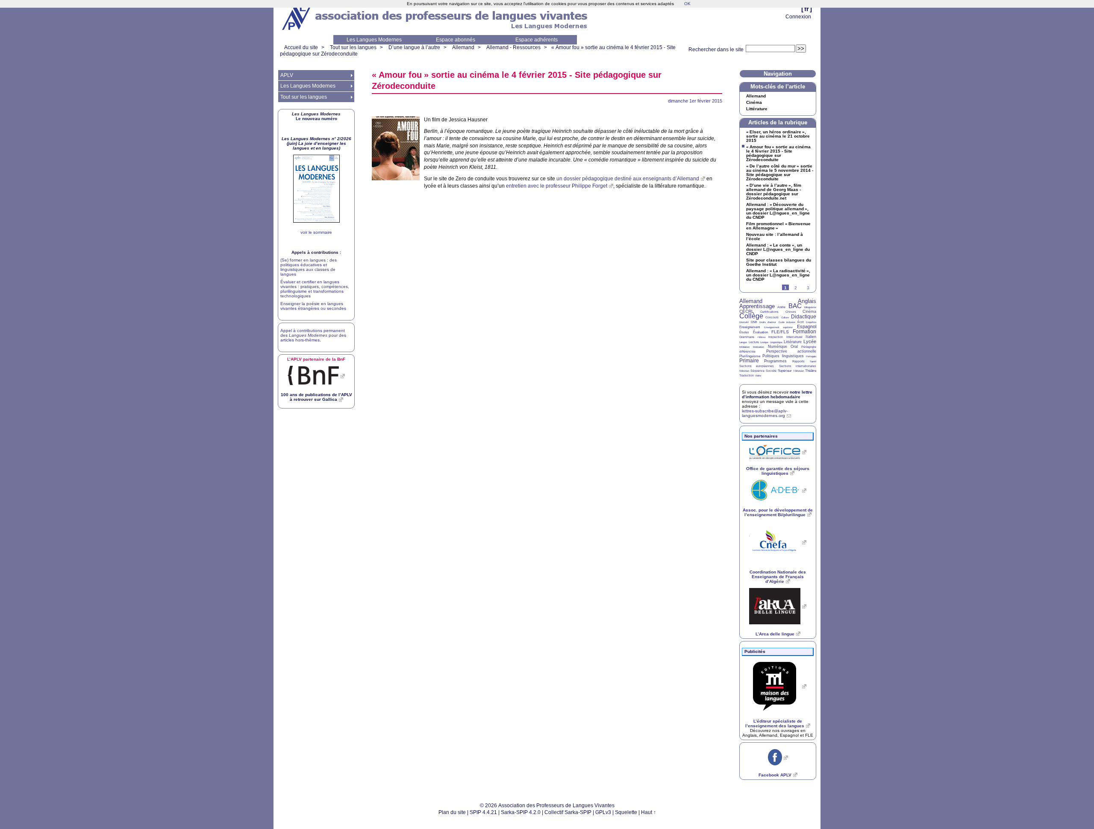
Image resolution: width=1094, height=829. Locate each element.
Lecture (754, 342)
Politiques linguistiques (782, 356)
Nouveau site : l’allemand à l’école (774, 236)
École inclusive (787, 322)
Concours (772, 317)
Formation (804, 332)
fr (806, 8)
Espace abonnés (455, 40)
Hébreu (761, 337)
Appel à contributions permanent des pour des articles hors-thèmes (313, 335)
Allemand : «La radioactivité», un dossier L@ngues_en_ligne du (778, 275)
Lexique (764, 342)
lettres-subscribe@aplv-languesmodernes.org (765, 413)
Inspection (775, 336)
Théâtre (810, 371)
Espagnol (806, 326)
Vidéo (758, 375)
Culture (785, 317)
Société (771, 370)
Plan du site (452, 812)
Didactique (803, 317)
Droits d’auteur (767, 322)
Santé (813, 361)
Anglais (807, 301)
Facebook (775, 775)
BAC (795, 305)
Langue (743, 342)
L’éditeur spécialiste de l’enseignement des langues (774, 723)
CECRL (746, 311)
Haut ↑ (648, 812)
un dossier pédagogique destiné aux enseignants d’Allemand (627, 179)
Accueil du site (301, 47)
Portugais (811, 356)
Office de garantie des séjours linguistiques (777, 471)
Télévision (798, 371)
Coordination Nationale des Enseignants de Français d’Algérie (778, 577)
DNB (754, 321)
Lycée (809, 341)
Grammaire (746, 336)
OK (687, 3)
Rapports (798, 361)
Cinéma (754, 102)
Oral (794, 346)
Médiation (744, 347)
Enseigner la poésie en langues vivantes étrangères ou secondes (313, 306)
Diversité (744, 322)
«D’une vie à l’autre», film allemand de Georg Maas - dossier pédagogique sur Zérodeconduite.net (773, 191)
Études (744, 332)
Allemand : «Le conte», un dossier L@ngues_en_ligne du (778, 249)
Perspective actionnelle (791, 351)
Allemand (463, 47)
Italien (811, 337)
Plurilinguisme (749, 356)
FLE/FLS (780, 331)
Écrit (800, 321)
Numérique (777, 346)
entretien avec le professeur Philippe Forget (556, 186)
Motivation (758, 347)
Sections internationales (797, 366)
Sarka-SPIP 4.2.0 (521, 812)
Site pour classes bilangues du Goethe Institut (778, 262)
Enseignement (749, 327)
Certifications (769, 311)
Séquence (757, 370)
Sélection (744, 371)
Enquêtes (811, 322)
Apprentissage (757, 306)
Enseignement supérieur (778, 327)
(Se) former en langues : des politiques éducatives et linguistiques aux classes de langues (308, 267)
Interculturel (794, 336)
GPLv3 (603, 812)
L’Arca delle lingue (775, 634)
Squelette (626, 812)
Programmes (775, 361)
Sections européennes (756, 366)
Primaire (749, 361)
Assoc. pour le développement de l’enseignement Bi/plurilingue (778, 512)
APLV (286, 75)
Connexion (798, 17)
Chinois (790, 311)
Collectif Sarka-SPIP (567, 812)
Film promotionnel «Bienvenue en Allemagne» (778, 226)
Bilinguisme (810, 307)
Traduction (746, 375)
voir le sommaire (316, 232)
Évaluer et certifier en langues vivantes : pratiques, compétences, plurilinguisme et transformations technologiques (314, 288)
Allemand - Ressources (513, 47)
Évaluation (760, 332)
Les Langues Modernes (374, 40)
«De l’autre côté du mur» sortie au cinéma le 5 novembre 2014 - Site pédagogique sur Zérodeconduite (779, 172)
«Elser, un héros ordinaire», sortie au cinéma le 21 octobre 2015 (778, 136)
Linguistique (776, 342)
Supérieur (785, 371)
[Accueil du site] (297, 17)
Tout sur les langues (353, 47)
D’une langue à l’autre (414, 47)
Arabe (781, 307)
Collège (751, 316)
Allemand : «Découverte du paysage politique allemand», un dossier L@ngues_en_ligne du (778, 211)
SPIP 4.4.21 (483, 812)
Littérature (757, 109)
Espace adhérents (536, 40)
